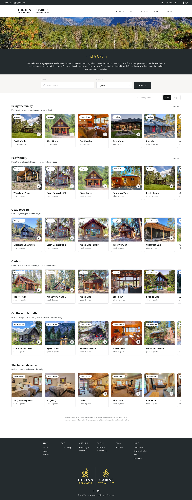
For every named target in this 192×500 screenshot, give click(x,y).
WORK (157, 11)
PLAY (169, 11)
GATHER (144, 11)
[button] (120, 11)
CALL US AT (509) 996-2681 (15, 2)
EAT (132, 11)
